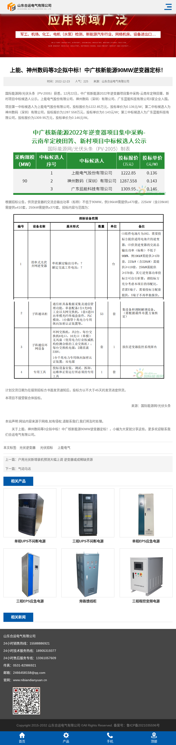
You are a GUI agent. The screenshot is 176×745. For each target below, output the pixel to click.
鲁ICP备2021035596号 (143, 725)
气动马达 (24, 468)
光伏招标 (46, 447)
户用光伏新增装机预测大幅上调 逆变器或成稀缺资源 (55, 459)
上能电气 (64, 447)
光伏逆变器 (27, 447)
